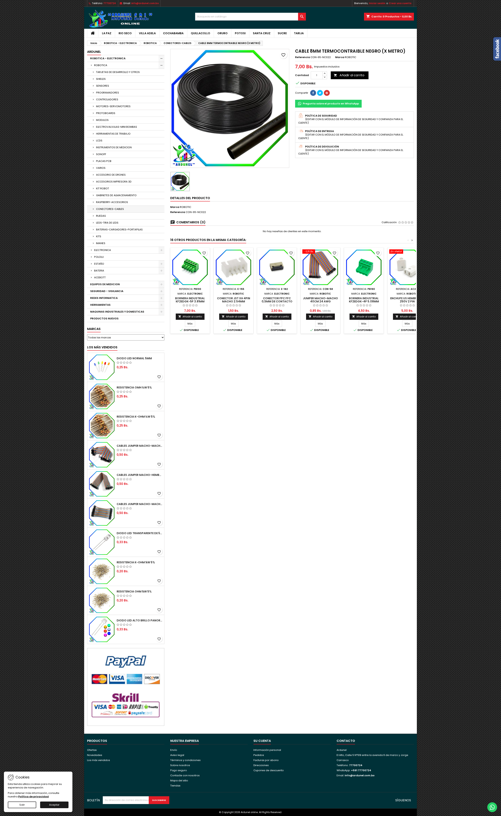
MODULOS (102, 120)
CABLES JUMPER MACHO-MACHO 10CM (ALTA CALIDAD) (140, 504)
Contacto (346, 741)
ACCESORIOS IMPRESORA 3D (114, 181)
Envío (173, 750)
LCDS (99, 140)
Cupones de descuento (268, 770)
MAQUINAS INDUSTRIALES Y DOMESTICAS (117, 312)
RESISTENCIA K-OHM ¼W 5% (136, 562)
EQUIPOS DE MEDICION (105, 284)
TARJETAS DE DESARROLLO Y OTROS (118, 72)
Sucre (282, 33)
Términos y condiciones (185, 760)
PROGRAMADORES (107, 92)
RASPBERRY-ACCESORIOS (112, 202)
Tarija (299, 33)
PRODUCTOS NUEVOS (104, 318)
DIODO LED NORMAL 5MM (134, 358)
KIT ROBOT (102, 188)
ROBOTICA (100, 65)
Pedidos (258, 755)
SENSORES (102, 86)
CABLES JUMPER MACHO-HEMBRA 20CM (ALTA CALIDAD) (140, 474)
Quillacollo (200, 33)
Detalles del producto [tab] (190, 198)
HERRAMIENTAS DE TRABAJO (113, 134)
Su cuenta (262, 741)
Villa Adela (147, 33)
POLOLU (99, 257)
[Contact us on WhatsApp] (492, 807)
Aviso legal (177, 755)
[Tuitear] (320, 93)
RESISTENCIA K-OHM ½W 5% (136, 416)
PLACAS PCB (103, 161)
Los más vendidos (102, 347)
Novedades (94, 755)
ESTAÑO (99, 264)
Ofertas (92, 750)
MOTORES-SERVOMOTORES (113, 106)
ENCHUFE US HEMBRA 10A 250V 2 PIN (407, 299)
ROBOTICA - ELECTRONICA (107, 58)
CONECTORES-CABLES (110, 209)
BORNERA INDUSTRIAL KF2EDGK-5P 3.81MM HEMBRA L (190, 301)
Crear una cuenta (400, 3)
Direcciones (261, 765)
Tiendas (175, 785)
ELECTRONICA (102, 250)
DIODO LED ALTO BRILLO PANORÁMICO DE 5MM (140, 620)
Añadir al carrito (349, 75)
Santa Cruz (261, 33)
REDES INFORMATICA (104, 298)
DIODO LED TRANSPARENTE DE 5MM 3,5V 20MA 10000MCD (140, 533)
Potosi (240, 33)
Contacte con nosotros (185, 775)
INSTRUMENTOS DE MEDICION (114, 147)
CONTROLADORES (107, 99)
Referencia (302, 57)
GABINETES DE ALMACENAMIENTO (116, 195)
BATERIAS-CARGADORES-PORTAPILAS (119, 229)
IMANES (100, 243)
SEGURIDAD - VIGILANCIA (106, 291)
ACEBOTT (100, 277)
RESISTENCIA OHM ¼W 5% (134, 591)
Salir (22, 805)
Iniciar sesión (377, 3)
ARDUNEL (94, 51)
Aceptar (54, 805)
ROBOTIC (185, 207)
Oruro (222, 33)
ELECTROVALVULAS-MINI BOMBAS (116, 127)
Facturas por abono (266, 760)
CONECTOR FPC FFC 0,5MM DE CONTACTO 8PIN (277, 301)
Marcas (94, 329)
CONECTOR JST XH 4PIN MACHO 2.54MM (233, 299)
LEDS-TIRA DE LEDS (107, 223)
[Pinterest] (327, 93)
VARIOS (100, 168)
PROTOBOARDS (105, 113)
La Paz (106, 33)
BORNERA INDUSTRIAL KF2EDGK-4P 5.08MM (364, 299)
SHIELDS (101, 79)
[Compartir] (313, 93)
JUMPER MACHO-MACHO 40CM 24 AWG (320, 299)
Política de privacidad (33, 796)
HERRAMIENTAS (100, 305)
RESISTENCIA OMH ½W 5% (134, 387)
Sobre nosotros (180, 765)
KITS (98, 236)
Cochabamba (173, 33)
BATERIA (99, 270)
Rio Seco (125, 33)
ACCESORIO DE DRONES (111, 175)
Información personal (267, 750)
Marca (339, 57)
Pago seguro (178, 770)
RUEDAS (101, 216)
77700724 (109, 3)
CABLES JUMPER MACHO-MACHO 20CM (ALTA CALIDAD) (140, 445)
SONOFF (101, 154)
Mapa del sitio (179, 780)
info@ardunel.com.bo (145, 3)
